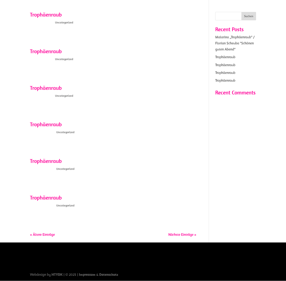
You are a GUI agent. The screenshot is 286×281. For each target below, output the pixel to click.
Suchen (248, 16)
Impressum (87, 274)
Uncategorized (64, 22)
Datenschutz (108, 274)
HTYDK (57, 274)
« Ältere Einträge (42, 234)
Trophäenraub (46, 14)
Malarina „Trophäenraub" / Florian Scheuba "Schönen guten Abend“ (235, 43)
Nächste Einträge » (182, 234)
